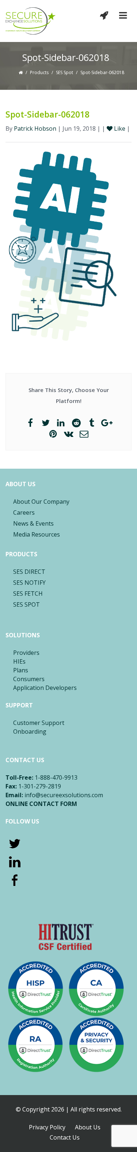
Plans (20, 670)
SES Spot (64, 72)
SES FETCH (28, 594)
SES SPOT (26, 604)
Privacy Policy (47, 1127)
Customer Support (38, 723)
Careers (24, 512)
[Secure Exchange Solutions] (30, 21)
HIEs (19, 661)
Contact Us (65, 1137)
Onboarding (29, 731)
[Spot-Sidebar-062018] (68, 246)
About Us (87, 1127)
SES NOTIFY (29, 583)
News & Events (33, 523)
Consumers (29, 679)
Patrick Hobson (35, 128)
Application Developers (45, 688)
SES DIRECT (29, 572)
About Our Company (41, 502)
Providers (26, 653)
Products (39, 72)
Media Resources (36, 534)
